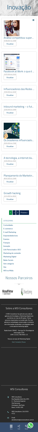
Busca (24, 342)
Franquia (6, 242)
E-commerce (8, 228)
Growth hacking (12, 193)
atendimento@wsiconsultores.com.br (23, 420)
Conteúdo (18, 342)
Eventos (6, 239)
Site (4, 267)
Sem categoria (8, 263)
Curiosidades (8, 225)
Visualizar (10, 44)
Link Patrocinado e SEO (12, 249)
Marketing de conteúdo (12, 253)
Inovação (6, 246)
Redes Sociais (8, 260)
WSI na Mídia (8, 270)
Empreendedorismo (10, 235)
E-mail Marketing (9, 232)
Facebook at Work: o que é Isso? (21, 71)
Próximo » (24, 212)
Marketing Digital (9, 256)
